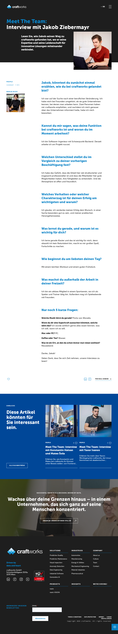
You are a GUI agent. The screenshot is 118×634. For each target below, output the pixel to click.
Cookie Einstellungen (106, 617)
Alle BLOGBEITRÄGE (17, 465)
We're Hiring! (100, 584)
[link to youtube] (28, 579)
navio (52, 589)
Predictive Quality (56, 555)
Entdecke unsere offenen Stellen (57, 521)
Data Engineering (56, 570)
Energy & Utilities (77, 563)
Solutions (55, 551)
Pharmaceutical (77, 574)
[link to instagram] (21, 579)
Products (55, 584)
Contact (96, 566)
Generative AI (55, 577)
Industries (77, 551)
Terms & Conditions (74, 617)
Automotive (75, 555)
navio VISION (55, 592)
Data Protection (90, 617)
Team (95, 563)
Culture (96, 559)
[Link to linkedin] (8, 579)
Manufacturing (76, 559)
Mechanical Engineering (80, 566)
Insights (76, 584)
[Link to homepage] (16, 7)
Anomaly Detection (57, 566)
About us (96, 555)
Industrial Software (57, 574)
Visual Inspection (56, 563)
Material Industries (78, 570)
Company (98, 551)
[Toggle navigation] (110, 6)
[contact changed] (115, 627)
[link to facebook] (15, 579)
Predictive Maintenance (58, 559)
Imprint (101, 617)
